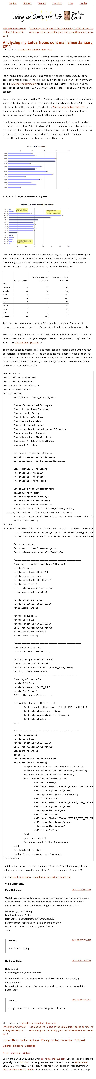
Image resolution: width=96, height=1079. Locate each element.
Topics (12, 3)
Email (6, 1053)
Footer (83, 3)
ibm (44, 49)
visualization (24, 49)
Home (6, 1040)
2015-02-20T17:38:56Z (81, 940)
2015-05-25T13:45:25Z (81, 960)
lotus (49, 49)
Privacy (45, 1040)
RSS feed (79, 1040)
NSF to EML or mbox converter (69, 106)
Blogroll (7, 1045)
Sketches (30, 1045)
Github (26, 1053)
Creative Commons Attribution (19, 1069)
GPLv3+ (24, 1062)
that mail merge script (27, 342)
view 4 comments (20, 877)
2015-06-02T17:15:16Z (81, 1000)
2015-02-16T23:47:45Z (81, 889)
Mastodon (16, 1053)
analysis (36, 49)
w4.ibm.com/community (23, 83)
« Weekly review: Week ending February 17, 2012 (14, 32)
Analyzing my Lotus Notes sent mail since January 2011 (48, 44)
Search (42, 3)
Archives (34, 1040)
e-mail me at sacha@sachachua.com (52, 877)
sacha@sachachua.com (53, 1058)
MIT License (81, 1062)
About (14, 1040)
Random (57, 3)
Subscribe (66, 1040)
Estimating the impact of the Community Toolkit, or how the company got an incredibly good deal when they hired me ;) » (61, 30)
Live (70, 3)
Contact (27, 3)
